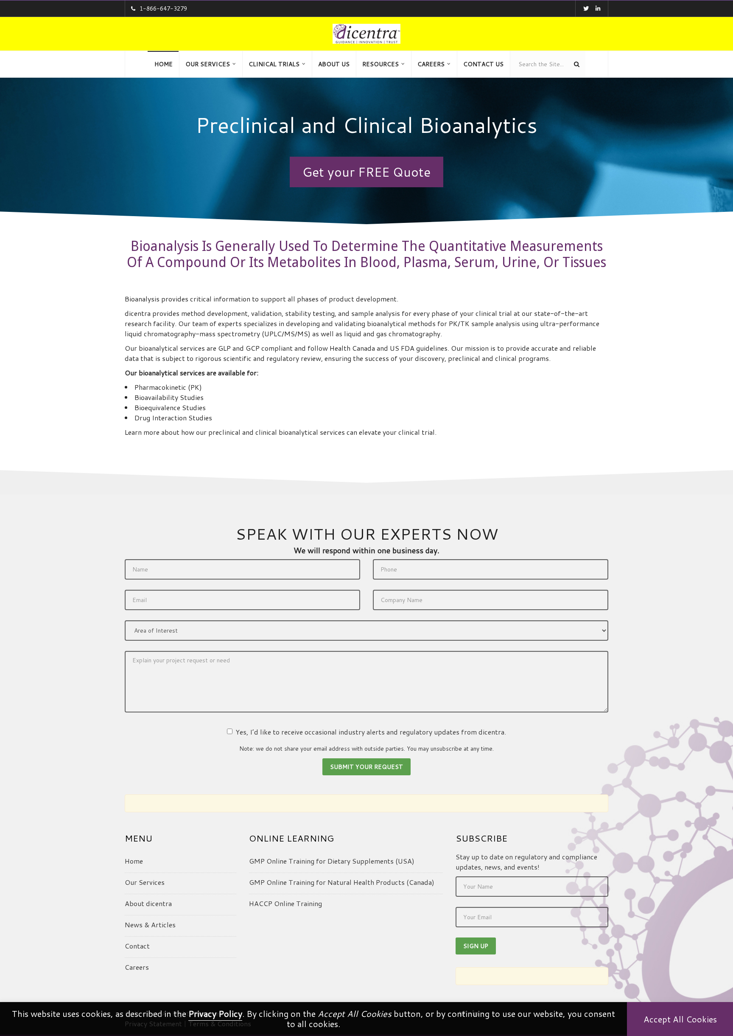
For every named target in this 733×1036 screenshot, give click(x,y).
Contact (137, 946)
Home (134, 861)
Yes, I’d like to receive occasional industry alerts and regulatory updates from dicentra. (370, 732)
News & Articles (150, 924)
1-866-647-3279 (163, 8)
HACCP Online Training (285, 903)
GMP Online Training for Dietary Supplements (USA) (331, 861)
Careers (137, 967)
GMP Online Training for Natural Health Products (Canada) (341, 882)
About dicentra (148, 903)
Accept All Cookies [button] (680, 1019)
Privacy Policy (215, 1013)
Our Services (145, 882)
